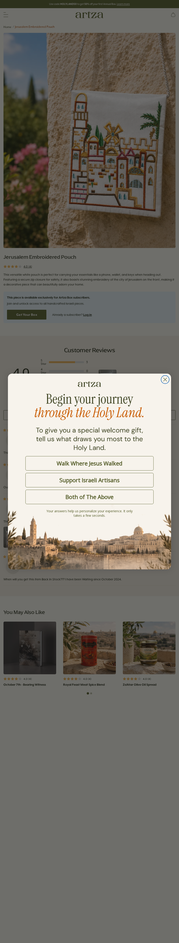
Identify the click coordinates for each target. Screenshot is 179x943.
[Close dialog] (165, 379)
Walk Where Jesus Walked (89, 463)
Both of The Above (89, 497)
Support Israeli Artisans (89, 480)
